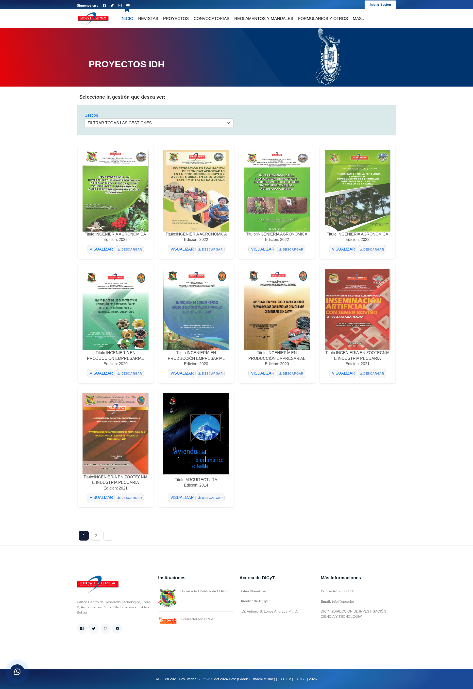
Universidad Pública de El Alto (203, 591)
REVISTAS (148, 18)
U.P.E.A (285, 679)
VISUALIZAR (101, 249)
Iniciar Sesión (380, 4)
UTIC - (301, 679)
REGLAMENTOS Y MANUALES (263, 18)
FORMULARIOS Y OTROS (323, 18)
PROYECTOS (176, 18)
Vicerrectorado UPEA (196, 619)
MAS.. (358, 18)
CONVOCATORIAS (211, 18)
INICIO (126, 18)
